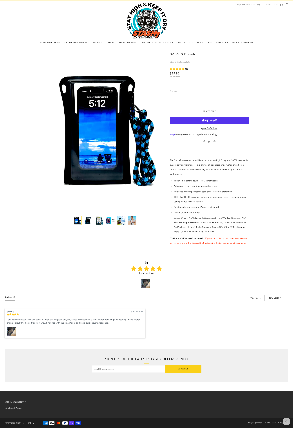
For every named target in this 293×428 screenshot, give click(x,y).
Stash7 (112, 42)
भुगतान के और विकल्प (209, 128)
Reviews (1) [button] (10, 297)
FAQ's (209, 42)
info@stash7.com (13, 408)
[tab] (77, 220)
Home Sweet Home (50, 42)
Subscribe (183, 369)
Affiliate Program (242, 42)
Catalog (181, 42)
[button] (179, 69)
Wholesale (222, 42)
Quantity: (173, 91)
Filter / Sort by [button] (274, 298)
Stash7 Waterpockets (180, 62)
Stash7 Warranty (129, 42)
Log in (268, 5)
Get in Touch (196, 42)
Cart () (278, 5)
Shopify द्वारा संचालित (255, 423)
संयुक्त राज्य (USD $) (244, 5)
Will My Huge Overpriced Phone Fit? (84, 42)
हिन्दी (258, 5)
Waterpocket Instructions (157, 42)
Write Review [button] (255, 298)
